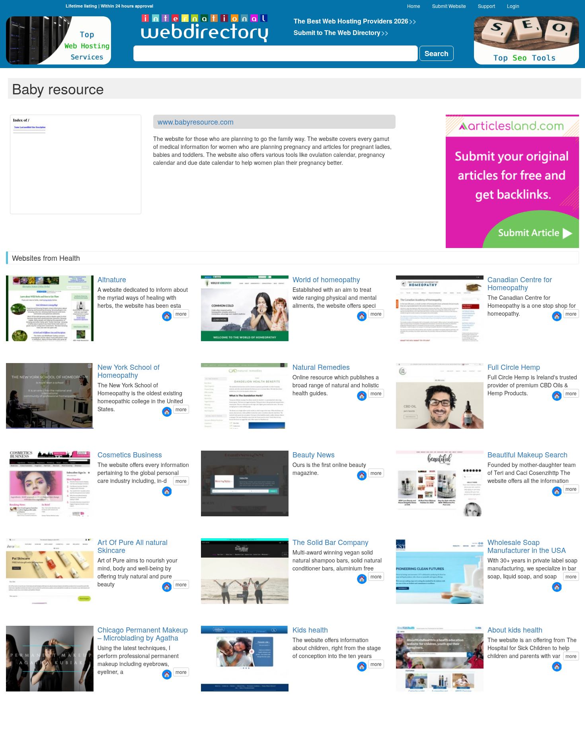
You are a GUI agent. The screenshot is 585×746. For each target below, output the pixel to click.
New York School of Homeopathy (129, 370)
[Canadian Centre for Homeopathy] (557, 316)
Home (413, 5)
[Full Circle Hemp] (557, 396)
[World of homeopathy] (362, 316)
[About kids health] (557, 666)
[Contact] (414, 610)
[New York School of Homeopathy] (167, 411)
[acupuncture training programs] (219, 435)
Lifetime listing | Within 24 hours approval (109, 6)
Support (486, 5)
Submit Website (449, 5)
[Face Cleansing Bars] (205, 610)
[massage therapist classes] (210, 435)
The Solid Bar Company (330, 542)
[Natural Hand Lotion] (210, 610)
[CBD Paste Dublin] (400, 435)
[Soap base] (395, 610)
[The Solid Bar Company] (362, 579)
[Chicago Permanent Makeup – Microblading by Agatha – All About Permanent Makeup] (5, 698)
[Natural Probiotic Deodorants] (200, 610)
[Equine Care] (219, 610)
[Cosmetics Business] (167, 491)
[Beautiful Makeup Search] (557, 491)
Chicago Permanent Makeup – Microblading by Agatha (143, 633)
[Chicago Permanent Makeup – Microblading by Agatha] (167, 674)
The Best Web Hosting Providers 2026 (355, 20)
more (181, 313)
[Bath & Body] (10, 610)
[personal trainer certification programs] (200, 435)
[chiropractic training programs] (214, 435)
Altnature (112, 279)
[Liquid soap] (400, 610)
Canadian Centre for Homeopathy (520, 283)
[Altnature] (167, 316)
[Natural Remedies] (362, 396)
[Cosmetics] (15, 610)
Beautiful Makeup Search (527, 454)
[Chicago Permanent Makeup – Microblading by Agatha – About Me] (15, 698)
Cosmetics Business (130, 454)
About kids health (515, 629)
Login (513, 5)
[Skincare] (5, 610)
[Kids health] (362, 666)
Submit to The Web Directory (341, 32)
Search (436, 53)
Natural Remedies (321, 366)
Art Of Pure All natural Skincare (133, 546)
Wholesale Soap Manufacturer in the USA (527, 546)
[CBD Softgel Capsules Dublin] (414, 435)
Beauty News (313, 454)
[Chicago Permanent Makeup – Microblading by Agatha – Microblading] (24, 698)
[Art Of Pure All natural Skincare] (167, 587)
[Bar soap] (405, 610)
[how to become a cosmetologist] (205, 435)
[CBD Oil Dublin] (395, 435)
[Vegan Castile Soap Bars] (214, 610)
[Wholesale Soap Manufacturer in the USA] (557, 587)
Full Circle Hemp (514, 366)
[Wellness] (24, 610)
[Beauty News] (362, 475)
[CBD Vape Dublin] (405, 435)
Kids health (310, 629)
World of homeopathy (326, 279)
